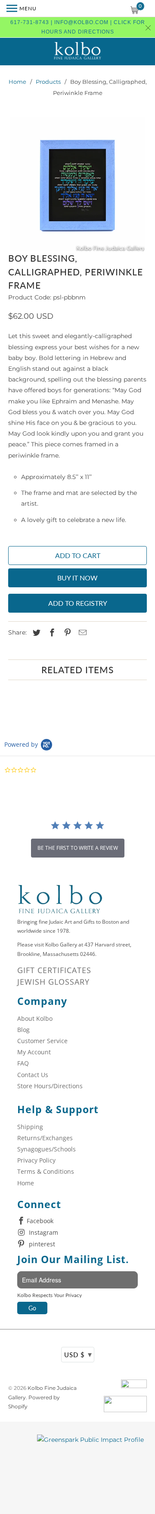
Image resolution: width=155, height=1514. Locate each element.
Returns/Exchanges (45, 1138)
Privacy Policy (36, 1160)
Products (48, 81)
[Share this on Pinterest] (66, 633)
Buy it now (77, 578)
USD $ (78, 1354)
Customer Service (42, 1041)
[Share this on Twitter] (35, 633)
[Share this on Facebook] (51, 633)
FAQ (23, 1063)
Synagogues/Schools (46, 1149)
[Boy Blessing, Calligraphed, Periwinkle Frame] (77, 184)
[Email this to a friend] (81, 633)
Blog (23, 1030)
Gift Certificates (54, 970)
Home (17, 81)
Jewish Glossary (53, 982)
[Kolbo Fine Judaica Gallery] (77, 51)
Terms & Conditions (45, 1171)
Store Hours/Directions (50, 1086)
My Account (34, 1052)
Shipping (30, 1127)
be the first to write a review (77, 848)
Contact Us (32, 1075)
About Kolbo (35, 1018)
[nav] (21, 8)
